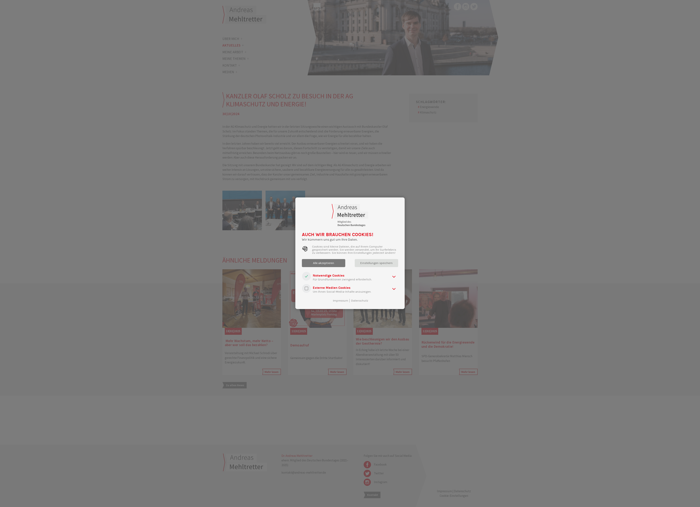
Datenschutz (359, 300)
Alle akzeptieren (323, 263)
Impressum (340, 300)
